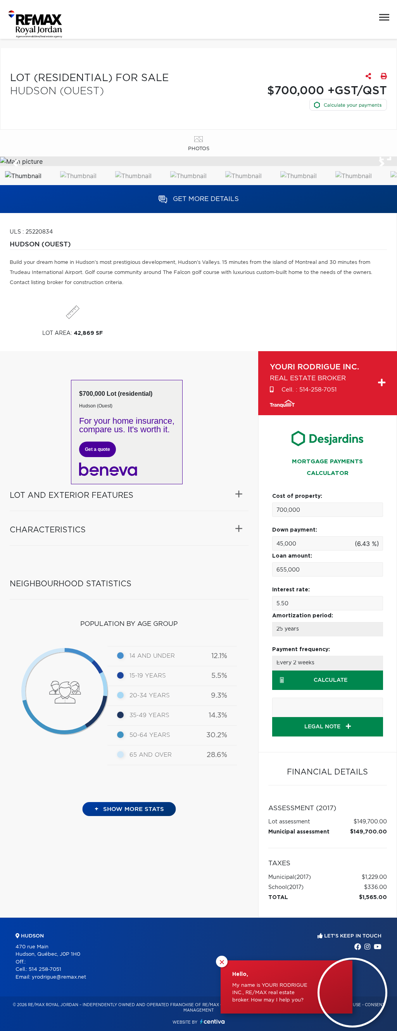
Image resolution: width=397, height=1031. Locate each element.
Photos (198, 148)
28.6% (217, 755)
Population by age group (129, 623)
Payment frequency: (301, 649)
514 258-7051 (45, 969)
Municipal (281, 877)
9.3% (219, 695)
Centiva (212, 1021)
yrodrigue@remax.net (59, 977)
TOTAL (278, 897)
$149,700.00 (370, 822)
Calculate (330, 680)
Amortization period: (302, 616)
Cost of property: (297, 496)
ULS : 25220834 (31, 232)
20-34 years (149, 695)
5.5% (219, 675)
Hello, (240, 974)
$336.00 (375, 887)
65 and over (150, 755)
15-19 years (147, 676)
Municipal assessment (299, 832)
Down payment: (294, 530)
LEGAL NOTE (323, 726)
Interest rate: (291, 590)
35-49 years (149, 715)
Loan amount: (292, 556)
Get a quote (97, 449)
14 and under (152, 656)
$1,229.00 (374, 877)
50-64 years (149, 735)
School (277, 887)
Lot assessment (289, 822)
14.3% (218, 715)
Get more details (205, 199)
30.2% (216, 735)
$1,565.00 (373, 897)
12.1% (219, 656)
